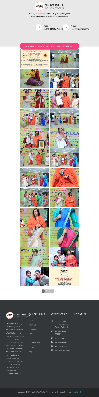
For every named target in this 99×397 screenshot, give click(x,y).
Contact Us (41, 46)
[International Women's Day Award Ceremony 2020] (64, 58)
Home (27, 46)
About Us (33, 46)
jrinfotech (77, 392)
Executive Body (35, 343)
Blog (58, 46)
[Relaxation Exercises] (34, 58)
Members (66, 46)
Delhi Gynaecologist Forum (58, 16)
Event (47, 46)
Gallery (53, 46)
